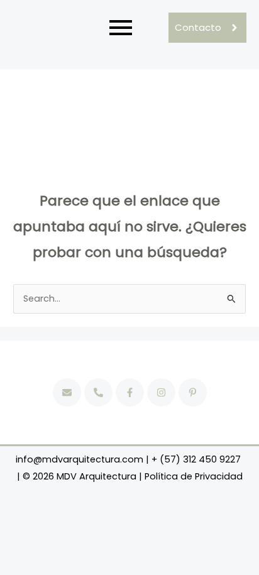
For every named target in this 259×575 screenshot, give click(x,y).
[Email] (67, 392)
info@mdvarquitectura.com (79, 459)
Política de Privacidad (194, 476)
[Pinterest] (193, 392)
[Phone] (98, 392)
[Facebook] (130, 392)
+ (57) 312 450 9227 (196, 459)
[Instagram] (161, 392)
